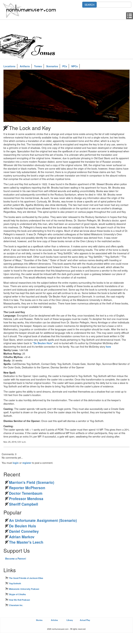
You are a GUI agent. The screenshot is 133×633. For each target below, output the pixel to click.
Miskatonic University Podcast (24, 588)
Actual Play (85, 620)
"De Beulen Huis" (43, 343)
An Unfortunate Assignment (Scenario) (43, 520)
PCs (64, 66)
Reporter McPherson (27, 487)
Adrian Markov (21, 536)
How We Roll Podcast (19, 599)
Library (69, 620)
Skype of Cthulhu (17, 594)
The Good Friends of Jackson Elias (26, 578)
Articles (54, 620)
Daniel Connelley (24, 531)
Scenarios (52, 66)
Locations (9, 66)
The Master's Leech (26, 542)
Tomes (38, 66)
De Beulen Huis (22, 526)
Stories (39, 620)
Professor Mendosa (26, 498)
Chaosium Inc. (16, 605)
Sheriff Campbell (23, 504)
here (108, 346)
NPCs (74, 66)
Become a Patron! (15, 558)
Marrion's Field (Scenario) (31, 482)
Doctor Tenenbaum (25, 493)
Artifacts (25, 66)
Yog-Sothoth (15, 583)
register (26, 462)
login (16, 462)
